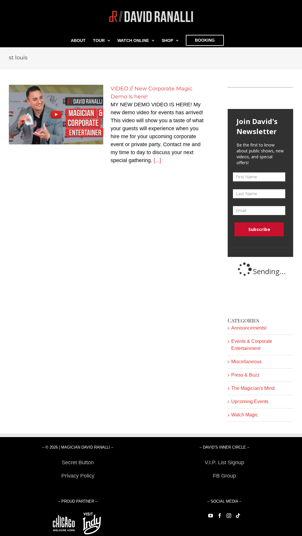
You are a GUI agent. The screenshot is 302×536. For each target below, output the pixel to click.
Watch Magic (244, 414)
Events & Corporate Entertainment (251, 345)
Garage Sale (224, 489)
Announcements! (249, 327)
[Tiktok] (238, 515)
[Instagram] (228, 515)
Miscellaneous (246, 361)
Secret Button (78, 462)
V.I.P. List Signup (224, 462)
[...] (157, 160)
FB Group (224, 476)
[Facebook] (219, 515)
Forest (77, 489)
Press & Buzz (245, 374)
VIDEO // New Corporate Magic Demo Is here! (56, 114)
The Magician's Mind (253, 388)
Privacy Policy (77, 476)
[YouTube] (210, 515)
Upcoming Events (249, 401)
